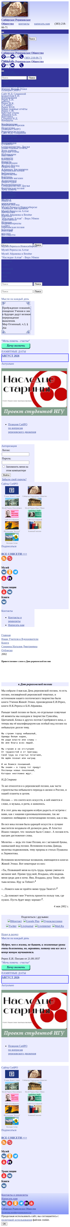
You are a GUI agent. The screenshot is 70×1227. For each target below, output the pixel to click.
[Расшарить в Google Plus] (31, 921)
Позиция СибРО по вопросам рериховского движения (22, 428)
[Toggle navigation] (2, 32)
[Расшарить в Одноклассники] (52, 921)
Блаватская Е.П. (10, 95)
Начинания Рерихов (12, 125)
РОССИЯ (7, 231)
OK (4, 1224)
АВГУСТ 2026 (10, 355)
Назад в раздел (9, 934)
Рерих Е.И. (7, 99)
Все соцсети (8, 234)
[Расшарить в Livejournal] (26, 926)
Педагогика (8, 166)
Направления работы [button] (9, 138)
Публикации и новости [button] (8, 195)
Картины (6, 216)
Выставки (7, 155)
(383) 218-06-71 (33, 57)
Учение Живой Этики (14, 89)
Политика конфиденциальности (16, 1212)
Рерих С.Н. (7, 110)
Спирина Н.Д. (9, 118)
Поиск (32, 39)
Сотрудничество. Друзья (15, 185)
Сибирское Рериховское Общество (18, 1208)
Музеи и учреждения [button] (8, 240)
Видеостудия (8, 181)
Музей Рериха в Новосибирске (19, 207)
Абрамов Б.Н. (9, 114)
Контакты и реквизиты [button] (14, 1194)
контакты (24, 23)
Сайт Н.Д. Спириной (13, 132)
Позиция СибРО (11, 129)
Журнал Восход (10, 204)
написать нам (42, 23)
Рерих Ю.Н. (8, 107)
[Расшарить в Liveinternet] (42, 926)
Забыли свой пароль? (14, 479)
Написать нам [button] (9, 1198)
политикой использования (16, 1219)
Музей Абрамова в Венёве (16, 253)
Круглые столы (10, 151)
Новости (6, 200)
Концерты (7, 159)
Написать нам (16, 625)
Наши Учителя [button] (6, 83)
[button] (14, 553)
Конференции (9, 163)
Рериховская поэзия (12, 170)
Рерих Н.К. (7, 103)
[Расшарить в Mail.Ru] (58, 926)
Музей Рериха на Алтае (15, 249)
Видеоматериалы (11, 223)
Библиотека (8, 212)
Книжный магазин (12, 178)
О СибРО (6, 144)
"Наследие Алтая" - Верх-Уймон (20, 218)
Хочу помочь (8, 189)
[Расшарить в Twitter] (11, 926)
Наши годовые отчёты (14, 148)
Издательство (9, 174)
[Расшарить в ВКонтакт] (14, 921)
